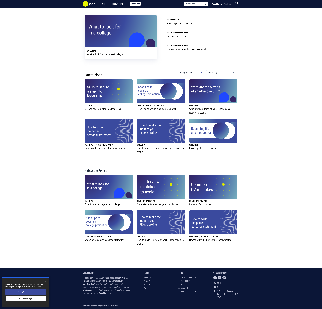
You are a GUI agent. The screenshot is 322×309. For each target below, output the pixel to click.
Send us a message (225, 287)
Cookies (181, 284)
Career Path (173, 19)
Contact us (148, 281)
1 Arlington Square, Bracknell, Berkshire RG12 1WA (227, 294)
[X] (219, 277)
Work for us (148, 284)
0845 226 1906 (223, 283)
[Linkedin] (224, 277)
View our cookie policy (33, 287)
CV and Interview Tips (177, 32)
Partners (147, 288)
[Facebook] (215, 277)
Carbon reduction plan (187, 291)
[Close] (46, 282)
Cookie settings (25, 299)
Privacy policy (184, 281)
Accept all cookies (25, 292)
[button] (196, 4)
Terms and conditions (187, 277)
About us (147, 277)
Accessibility (183, 288)
